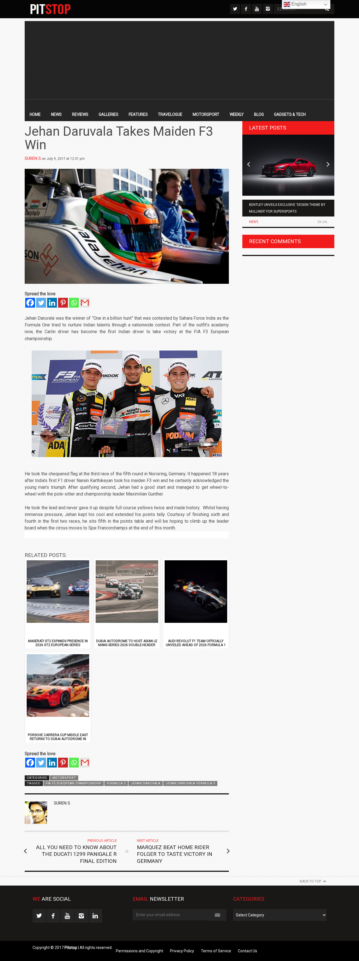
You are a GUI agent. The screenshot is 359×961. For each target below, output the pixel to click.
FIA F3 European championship (74, 783)
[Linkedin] (52, 303)
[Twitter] (41, 303)
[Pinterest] (63, 303)
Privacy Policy (182, 951)
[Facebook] (30, 303)
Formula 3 (116, 783)
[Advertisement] (179, 60)
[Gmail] (85, 303)
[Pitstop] (50, 9)
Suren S (33, 158)
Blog (259, 114)
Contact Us (247, 951)
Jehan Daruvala (145, 783)
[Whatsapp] (74, 303)
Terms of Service (216, 951)
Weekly (237, 114)
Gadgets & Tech (290, 114)
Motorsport (206, 114)
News (56, 114)
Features (138, 114)
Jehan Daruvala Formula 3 (190, 783)
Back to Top (310, 881)
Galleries (108, 114)
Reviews (80, 114)
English (298, 4)
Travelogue (170, 114)
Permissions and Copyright (139, 951)
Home (35, 114)
